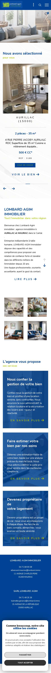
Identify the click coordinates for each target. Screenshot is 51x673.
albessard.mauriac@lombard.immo (25, 576)
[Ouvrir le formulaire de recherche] (40, 5)
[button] (5, 194)
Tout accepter (25, 662)
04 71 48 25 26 (25, 603)
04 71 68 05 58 (25, 572)
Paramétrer (25, 655)
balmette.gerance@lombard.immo (25, 606)
